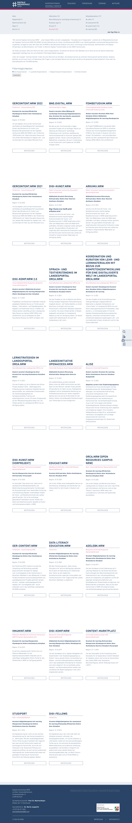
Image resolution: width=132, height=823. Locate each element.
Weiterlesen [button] (29, 151)
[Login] (124, 344)
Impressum (98, 819)
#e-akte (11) (90, 19)
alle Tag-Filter (113, 32)
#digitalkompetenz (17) (93, 16)
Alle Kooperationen (20, 72)
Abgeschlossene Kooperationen (61, 72)
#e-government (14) (92, 26)
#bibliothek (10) (54, 16)
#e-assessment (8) (92, 23)
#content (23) (53, 29)
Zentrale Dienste (80, 72)
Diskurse (71, 3)
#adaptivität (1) (17, 19)
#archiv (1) (16, 29)
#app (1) (15, 26)
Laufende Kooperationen (38, 72)
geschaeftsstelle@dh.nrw (20, 811)
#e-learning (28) (91, 29)
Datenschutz (114, 819)
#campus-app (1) (55, 23)
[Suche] (124, 331)
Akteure (116, 3)
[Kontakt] (124, 336)
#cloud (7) (52, 26)
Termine (102, 3)
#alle (14, 16)
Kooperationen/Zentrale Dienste (53, 4)
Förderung (87, 3)
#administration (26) (19, 23)
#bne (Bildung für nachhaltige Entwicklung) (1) (65, 19)
